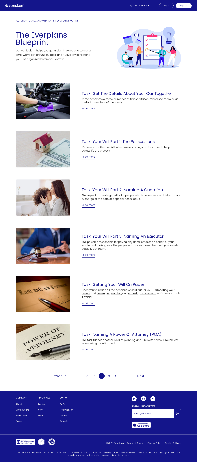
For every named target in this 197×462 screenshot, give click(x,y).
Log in (166, 5)
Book (40, 415)
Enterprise (21, 415)
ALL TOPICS (21, 20)
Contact (64, 415)
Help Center (66, 409)
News (41, 409)
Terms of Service (135, 443)
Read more (88, 108)
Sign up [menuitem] (183, 5)
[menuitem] (139, 6)
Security (64, 421)
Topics (41, 404)
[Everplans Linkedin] (134, 400)
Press (19, 421)
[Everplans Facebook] (152, 400)
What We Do (22, 409)
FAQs (62, 404)
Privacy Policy (155, 443)
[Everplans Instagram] (143, 400)
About (19, 404)
